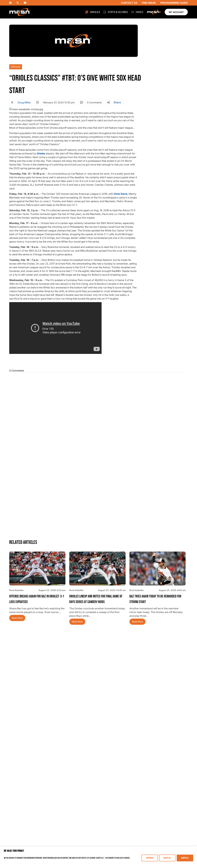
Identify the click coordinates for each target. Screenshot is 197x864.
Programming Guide (174, 2)
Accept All (185, 858)
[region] (98, 855)
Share (117, 102)
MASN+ (154, 12)
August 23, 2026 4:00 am (172, 590)
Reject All (167, 858)
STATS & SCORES (118, 12)
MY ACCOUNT (176, 12)
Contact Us (129, 2)
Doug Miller (24, 102)
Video (139, 12)
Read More (17, 618)
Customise (149, 858)
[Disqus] (98, 413)
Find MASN (149, 2)
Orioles (95, 12)
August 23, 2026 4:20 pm (52, 590)
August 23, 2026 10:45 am (112, 590)
